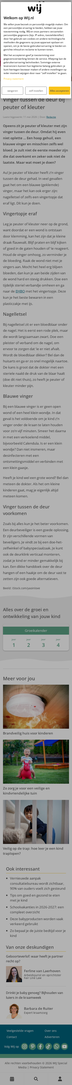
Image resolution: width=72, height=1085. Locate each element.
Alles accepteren (59, 90)
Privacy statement (14, 78)
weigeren (12, 90)
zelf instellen (36, 90)
